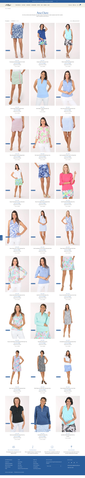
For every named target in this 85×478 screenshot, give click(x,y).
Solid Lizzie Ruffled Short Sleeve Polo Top (17, 434)
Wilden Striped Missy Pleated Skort (68, 61)
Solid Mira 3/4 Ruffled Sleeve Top (42, 295)
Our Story (35, 461)
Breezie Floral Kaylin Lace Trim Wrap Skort (17, 201)
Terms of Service (36, 465)
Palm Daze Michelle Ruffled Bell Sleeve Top (42, 155)
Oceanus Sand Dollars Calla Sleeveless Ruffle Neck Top (17, 341)
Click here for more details (48, 1)
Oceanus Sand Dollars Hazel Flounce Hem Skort (67, 295)
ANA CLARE (17, 60)
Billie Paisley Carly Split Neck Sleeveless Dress (42, 388)
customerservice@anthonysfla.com (73, 465)
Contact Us (7, 461)
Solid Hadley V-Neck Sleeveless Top (42, 108)
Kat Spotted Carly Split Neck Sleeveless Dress (68, 341)
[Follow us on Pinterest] (77, 462)
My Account (20, 466)
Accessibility (35, 466)
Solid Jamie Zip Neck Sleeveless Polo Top (68, 108)
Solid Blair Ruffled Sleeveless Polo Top (68, 434)
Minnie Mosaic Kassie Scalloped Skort (17, 108)
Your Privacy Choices (37, 468)
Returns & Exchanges (8, 465)
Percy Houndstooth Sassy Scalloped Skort (17, 155)
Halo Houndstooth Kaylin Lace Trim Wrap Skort (68, 155)
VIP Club (19, 463)
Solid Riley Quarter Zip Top (42, 341)
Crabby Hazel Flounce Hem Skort (42, 61)
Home (6, 8)
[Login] (77, 5)
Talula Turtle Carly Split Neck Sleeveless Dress (17, 388)
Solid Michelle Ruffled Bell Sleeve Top (68, 201)
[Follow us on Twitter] (71, 462)
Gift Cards (19, 465)
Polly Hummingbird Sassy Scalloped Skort (42, 201)
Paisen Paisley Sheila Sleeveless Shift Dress (67, 248)
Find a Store (20, 461)
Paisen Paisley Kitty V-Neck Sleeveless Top (17, 248)
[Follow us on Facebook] (68, 462)
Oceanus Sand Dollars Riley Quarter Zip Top (17, 295)
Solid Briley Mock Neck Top (42, 434)
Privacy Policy (35, 463)
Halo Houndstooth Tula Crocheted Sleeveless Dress (42, 248)
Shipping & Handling (8, 463)
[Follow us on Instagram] (74, 462)
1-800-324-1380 (70, 467)
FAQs (6, 468)
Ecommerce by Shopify (20, 472)
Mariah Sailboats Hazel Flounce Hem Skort (67, 388)
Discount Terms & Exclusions (23, 468)
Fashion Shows (7, 466)
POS (15, 472)
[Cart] (79, 5)
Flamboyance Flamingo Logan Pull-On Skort (17, 61)
